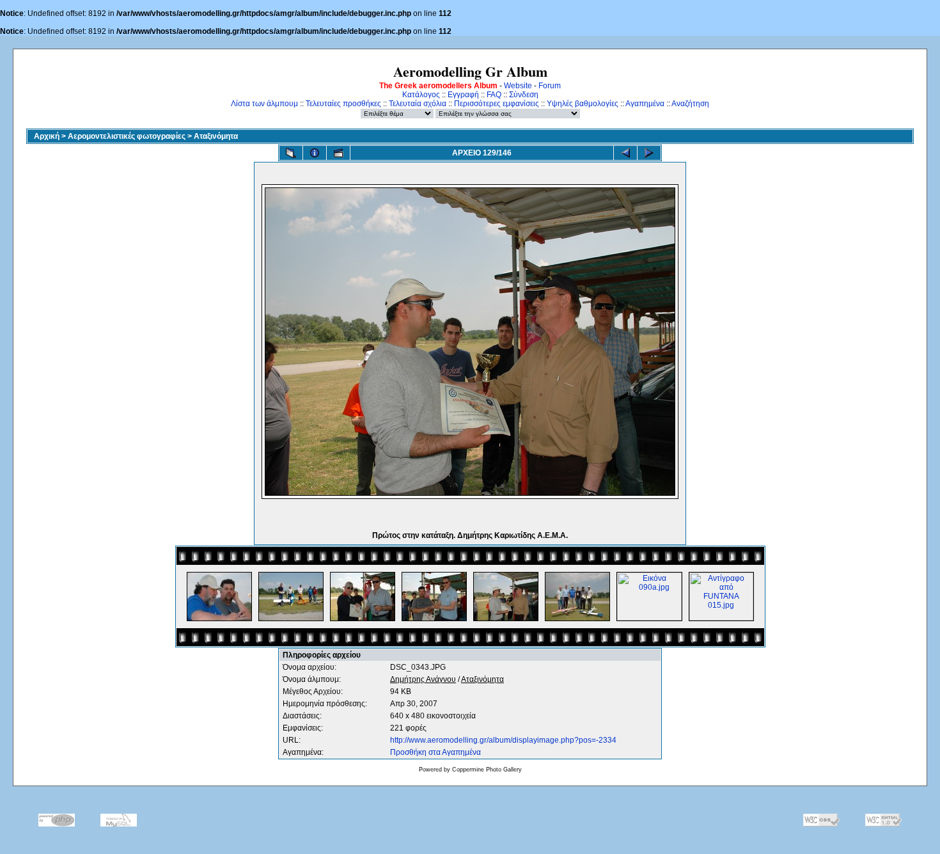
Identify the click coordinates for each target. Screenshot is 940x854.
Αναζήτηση (690, 103)
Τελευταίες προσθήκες (343, 103)
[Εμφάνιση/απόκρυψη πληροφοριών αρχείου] (314, 153)
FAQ (494, 94)
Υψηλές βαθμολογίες (582, 103)
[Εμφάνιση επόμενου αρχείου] (649, 153)
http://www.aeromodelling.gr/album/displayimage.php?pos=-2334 (503, 740)
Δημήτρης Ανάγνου (423, 679)
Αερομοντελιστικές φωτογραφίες (126, 136)
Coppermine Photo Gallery (487, 769)
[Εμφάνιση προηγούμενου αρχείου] (625, 153)
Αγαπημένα (644, 103)
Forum (549, 85)
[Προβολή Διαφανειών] (338, 153)
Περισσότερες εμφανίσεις (496, 103)
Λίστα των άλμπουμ (264, 103)
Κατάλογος (421, 94)
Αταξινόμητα (216, 136)
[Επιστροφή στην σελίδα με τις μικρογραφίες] (290, 153)
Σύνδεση (523, 94)
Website (518, 85)
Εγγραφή (463, 94)
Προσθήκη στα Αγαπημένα (435, 752)
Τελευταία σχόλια (417, 103)
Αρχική (46, 136)
